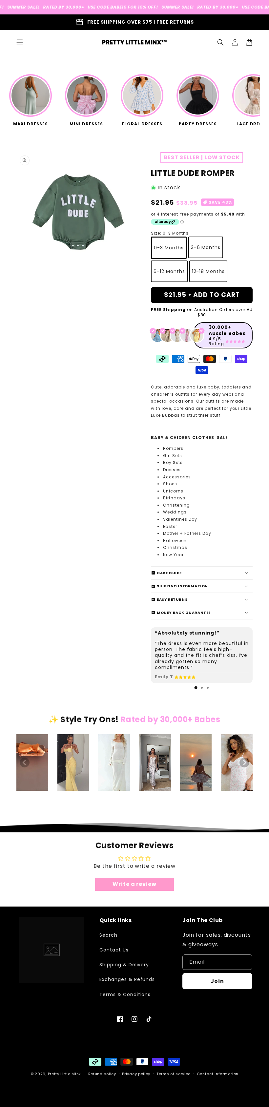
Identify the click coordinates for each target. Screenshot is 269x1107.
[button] (19, 42)
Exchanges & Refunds (127, 979)
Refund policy (102, 1073)
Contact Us (114, 950)
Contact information (217, 1073)
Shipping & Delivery (124, 964)
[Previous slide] (25, 762)
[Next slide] (244, 762)
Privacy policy (136, 1073)
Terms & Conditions (125, 994)
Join (217, 981)
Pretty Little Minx (64, 1073)
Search (108, 935)
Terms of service (173, 1073)
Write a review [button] (134, 884)
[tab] (196, 688)
